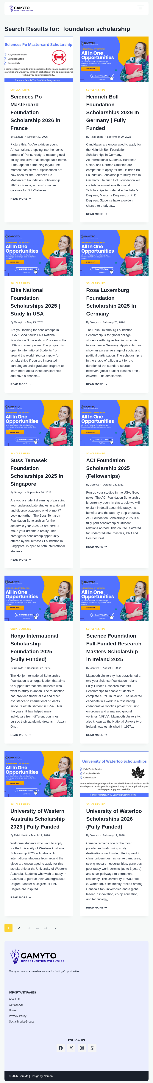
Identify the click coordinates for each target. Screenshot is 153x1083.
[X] (71, 1048)
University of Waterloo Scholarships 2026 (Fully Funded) (114, 819)
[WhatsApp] (92, 1048)
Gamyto (18, 136)
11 (45, 928)
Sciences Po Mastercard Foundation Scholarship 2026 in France (35, 112)
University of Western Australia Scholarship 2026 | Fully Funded (37, 819)
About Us (14, 999)
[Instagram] (82, 1048)
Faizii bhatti (96, 136)
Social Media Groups (22, 1021)
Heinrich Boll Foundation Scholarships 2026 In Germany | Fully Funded (112, 112)
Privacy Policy (17, 1015)
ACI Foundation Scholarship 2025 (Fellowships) (108, 468)
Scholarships (20, 90)
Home (12, 1010)
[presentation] (38, 59)
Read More (20, 198)
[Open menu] (140, 8)
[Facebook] (61, 1048)
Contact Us (16, 1004)
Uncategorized (20, 629)
